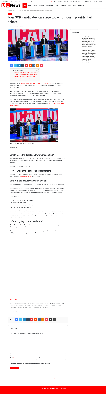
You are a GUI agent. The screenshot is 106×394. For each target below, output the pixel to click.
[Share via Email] (50, 319)
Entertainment (73, 1)
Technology (86, 1)
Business (60, 1)
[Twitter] (15, 65)
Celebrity (66, 1)
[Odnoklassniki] (37, 65)
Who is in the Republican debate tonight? (25, 76)
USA (51, 1)
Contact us (101, 1)
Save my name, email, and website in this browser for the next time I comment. (30, 363)
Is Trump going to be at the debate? (24, 78)
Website (41, 357)
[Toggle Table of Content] (36, 70)
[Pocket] (41, 65)
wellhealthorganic (64, 391)
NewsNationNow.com (25, 176)
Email (12, 357)
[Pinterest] (26, 65)
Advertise (50, 391)
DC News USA (62, 388)
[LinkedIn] (19, 65)
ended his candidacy (33, 213)
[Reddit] (30, 65)
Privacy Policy (39, 391)
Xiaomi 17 (71, 391)
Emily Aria (11, 26)
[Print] (54, 319)
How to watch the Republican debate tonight (26, 74)
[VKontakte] (33, 65)
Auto (91, 1)
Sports (95, 1)
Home (10, 10)
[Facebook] (11, 65)
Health (79, 1)
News (14, 10)
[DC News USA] (11, 5)
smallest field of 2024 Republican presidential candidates (36, 83)
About (45, 391)
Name (12, 352)
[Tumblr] (22, 65)
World (55, 1)
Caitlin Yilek (13, 299)
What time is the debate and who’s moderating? (26, 72)
